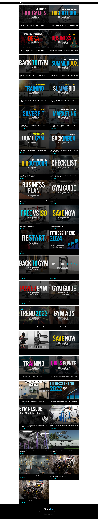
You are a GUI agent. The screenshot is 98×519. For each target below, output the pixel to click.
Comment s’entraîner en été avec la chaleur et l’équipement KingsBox (33, 101)
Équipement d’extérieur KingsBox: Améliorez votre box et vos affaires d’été (64, 76)
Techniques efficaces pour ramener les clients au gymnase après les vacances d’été (33, 76)
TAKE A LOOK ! (23, 78)
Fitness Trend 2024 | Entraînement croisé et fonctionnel (62, 250)
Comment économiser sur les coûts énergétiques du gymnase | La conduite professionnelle (64, 226)
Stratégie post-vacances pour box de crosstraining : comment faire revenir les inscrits (64, 51)
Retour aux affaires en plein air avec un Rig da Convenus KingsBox (63, 101)
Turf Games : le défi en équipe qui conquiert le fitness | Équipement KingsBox (32, 26)
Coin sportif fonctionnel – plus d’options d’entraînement (32, 401)
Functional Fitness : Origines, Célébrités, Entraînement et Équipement (63, 276)
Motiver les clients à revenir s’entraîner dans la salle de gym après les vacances (33, 276)
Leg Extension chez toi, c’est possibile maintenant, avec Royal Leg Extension (33, 351)
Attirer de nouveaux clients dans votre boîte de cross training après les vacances (64, 151)
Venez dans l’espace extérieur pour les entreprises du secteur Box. (64, 26)
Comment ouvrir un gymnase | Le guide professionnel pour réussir (63, 201)
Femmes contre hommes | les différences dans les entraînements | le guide (31, 376)
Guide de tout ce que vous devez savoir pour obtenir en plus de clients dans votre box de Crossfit (63, 476)
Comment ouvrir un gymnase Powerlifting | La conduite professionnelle (32, 301)
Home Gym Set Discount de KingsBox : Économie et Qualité (33, 150)
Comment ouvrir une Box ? (26, 500)
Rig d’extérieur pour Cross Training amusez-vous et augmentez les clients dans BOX (31, 176)
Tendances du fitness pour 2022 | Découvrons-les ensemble (63, 401)
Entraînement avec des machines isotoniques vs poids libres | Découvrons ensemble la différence (33, 226)
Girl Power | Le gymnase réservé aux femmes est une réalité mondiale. (63, 376)
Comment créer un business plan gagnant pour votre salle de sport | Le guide (33, 201)
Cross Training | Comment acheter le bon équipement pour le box (64, 426)
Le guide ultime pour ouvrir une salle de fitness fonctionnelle (64, 301)
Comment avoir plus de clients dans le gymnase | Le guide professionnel (33, 326)
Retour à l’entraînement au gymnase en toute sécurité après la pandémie (33, 451)
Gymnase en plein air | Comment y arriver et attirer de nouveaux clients (62, 451)
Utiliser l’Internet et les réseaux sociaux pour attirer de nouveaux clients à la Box (62, 126)
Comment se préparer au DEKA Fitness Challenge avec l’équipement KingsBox (32, 51)
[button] (70, 3)
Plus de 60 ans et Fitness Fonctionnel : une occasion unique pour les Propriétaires (33, 126)
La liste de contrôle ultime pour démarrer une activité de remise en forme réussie (63, 176)
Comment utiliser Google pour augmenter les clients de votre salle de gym (64, 326)
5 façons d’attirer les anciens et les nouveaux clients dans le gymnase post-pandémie (33, 426)
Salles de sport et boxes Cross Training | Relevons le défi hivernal (32, 251)
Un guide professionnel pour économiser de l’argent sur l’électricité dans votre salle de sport (62, 351)
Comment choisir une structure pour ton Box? (30, 475)
